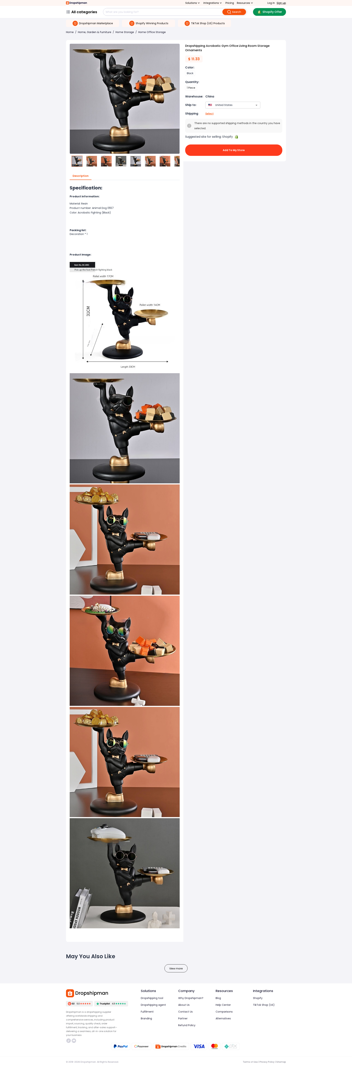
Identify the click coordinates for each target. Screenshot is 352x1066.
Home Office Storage (152, 32)
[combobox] (227, 105)
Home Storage (124, 32)
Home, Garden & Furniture (94, 32)
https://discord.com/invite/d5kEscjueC (74, 1040)
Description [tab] (81, 176)
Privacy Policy (267, 1061)
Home (70, 32)
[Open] (256, 105)
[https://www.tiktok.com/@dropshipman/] (68, 1040)
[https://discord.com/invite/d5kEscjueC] (74, 1040)
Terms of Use (250, 1061)
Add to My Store (234, 150)
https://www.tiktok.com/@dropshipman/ (69, 1040)
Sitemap (281, 1061)
